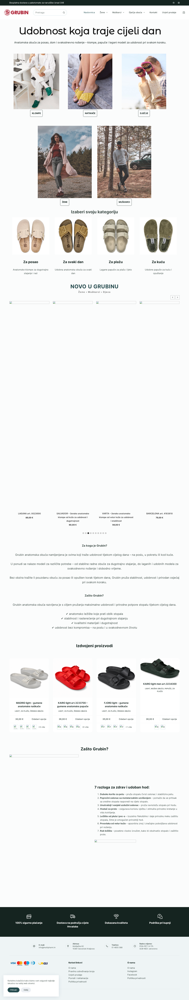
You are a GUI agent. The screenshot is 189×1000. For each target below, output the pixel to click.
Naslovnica (89, 12)
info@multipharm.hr (47, 947)
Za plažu (25, 711)
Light (17, 711)
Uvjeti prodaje (169, 12)
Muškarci (116, 12)
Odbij (26, 990)
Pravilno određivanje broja (81, 971)
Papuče (168, 689)
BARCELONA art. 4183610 (116, 513)
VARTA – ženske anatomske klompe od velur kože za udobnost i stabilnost (73, 517)
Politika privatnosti (77, 981)
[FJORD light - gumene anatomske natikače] (116, 678)
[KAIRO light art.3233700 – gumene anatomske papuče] (72, 678)
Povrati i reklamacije (78, 978)
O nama (72, 968)
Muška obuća (157, 689)
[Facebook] (173, 3)
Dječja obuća (135, 12)
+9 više (41, 727)
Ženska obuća (36, 711)
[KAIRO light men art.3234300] (160, 668)
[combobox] (47, 12)
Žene (102, 12)
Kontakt (153, 12)
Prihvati (13, 990)
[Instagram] (179, 3)
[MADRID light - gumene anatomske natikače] (29, 678)
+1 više (128, 727)
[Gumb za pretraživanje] (64, 12)
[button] (177, 297)
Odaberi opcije (39, 719)
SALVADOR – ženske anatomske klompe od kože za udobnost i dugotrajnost (29, 517)
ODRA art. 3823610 (159, 345)
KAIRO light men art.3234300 (160, 684)
